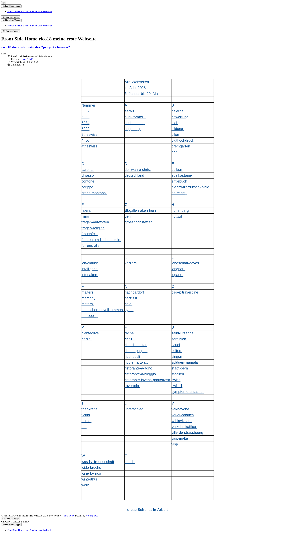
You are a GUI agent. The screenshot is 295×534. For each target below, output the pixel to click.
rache (129, 333)
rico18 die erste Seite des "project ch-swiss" (35, 47)
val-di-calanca (182, 415)
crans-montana (93, 193)
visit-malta (179, 438)
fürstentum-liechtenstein (100, 240)
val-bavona (180, 409)
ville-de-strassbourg (187, 432)
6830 (85, 117)
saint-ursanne (182, 333)
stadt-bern (179, 368)
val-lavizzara (181, 421)
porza (85, 339)
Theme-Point (67, 515)
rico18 (129, 339)
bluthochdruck (182, 140)
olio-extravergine (184, 292)
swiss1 (176, 386)
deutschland (134, 175)
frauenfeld (89, 234)
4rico (85, 140)
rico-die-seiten (136, 345)
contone (87, 181)
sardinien (178, 339)
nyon (128, 310)
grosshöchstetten (138, 222)
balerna (177, 111)
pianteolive (90, 333)
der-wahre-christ (138, 169)
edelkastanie (181, 175)
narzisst (131, 298)
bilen (175, 134)
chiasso (87, 175)
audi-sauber (134, 123)
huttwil (176, 216)
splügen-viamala (184, 362)
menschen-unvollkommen (102, 310)
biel (174, 123)
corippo (87, 187)
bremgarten (180, 146)
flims (85, 216)
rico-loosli (132, 356)
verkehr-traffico (183, 427)
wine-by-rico (91, 473)
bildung (177, 129)
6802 (85, 111)
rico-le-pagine (135, 351)
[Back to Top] (3, 2)
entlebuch (179, 181)
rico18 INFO (28, 59)
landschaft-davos (185, 263)
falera (85, 210)
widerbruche (91, 467)
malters (87, 292)
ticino (85, 415)
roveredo (132, 386)
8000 (85, 129)
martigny (88, 298)
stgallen (177, 374)
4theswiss (89, 146)
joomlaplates (92, 515)
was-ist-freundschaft (97, 462)
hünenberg (180, 210)
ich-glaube (89, 263)
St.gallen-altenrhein (140, 210)
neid (128, 304)
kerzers (131, 263)
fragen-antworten (95, 222)
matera (87, 304)
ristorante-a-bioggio (140, 374)
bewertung (179, 117)
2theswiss (89, 134)
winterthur (89, 479)
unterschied (134, 409)
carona (86, 169)
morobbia (88, 316)
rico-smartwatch (137, 362)
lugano (176, 275)
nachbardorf (134, 292)
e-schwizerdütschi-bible (190, 187)
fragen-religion (92, 228)
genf (128, 216)
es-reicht (178, 193)
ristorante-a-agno (138, 368)
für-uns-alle (90, 245)
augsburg (132, 129)
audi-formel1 (135, 117)
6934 (85, 123)
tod (84, 427)
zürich (129, 462)
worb (85, 485)
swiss (175, 380)
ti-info (85, 421)
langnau (177, 269)
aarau (129, 111)
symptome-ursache (187, 391)
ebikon (176, 169)
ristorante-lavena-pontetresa (147, 380)
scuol (175, 345)
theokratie (89, 409)
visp (174, 444)
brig (174, 152)
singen (176, 356)
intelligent (89, 269)
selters (176, 351)
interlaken (89, 275)
